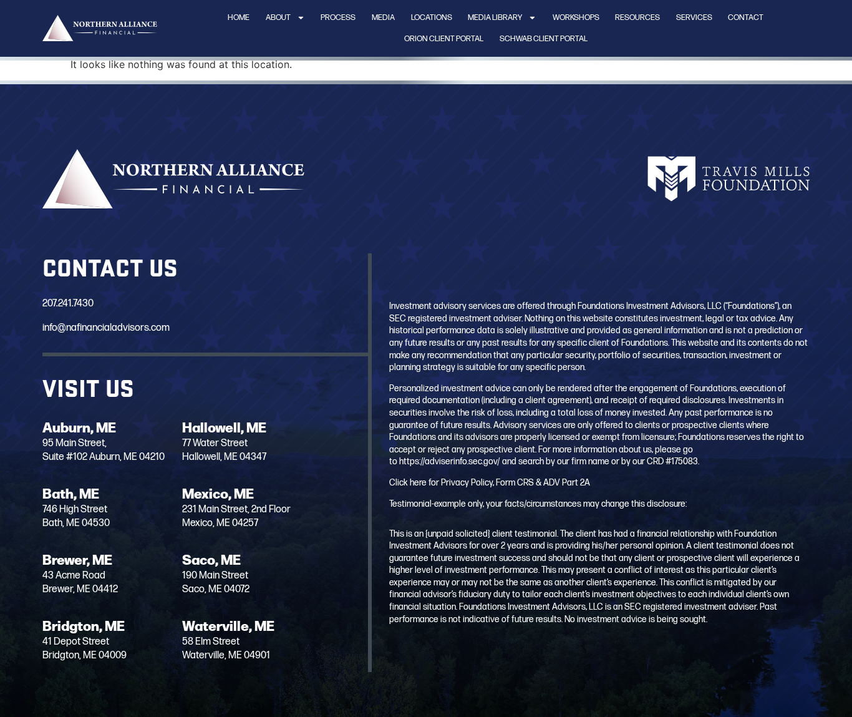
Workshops (576, 17)
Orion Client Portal (443, 39)
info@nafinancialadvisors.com (106, 328)
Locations (431, 17)
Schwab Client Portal (544, 39)
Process (338, 17)
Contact (745, 17)
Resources (637, 17)
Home (238, 17)
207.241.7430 (68, 304)
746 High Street (74, 509)
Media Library (495, 17)
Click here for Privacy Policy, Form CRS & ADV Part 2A (489, 482)
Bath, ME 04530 (76, 523)
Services (694, 17)
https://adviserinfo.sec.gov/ (449, 461)
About (278, 17)
